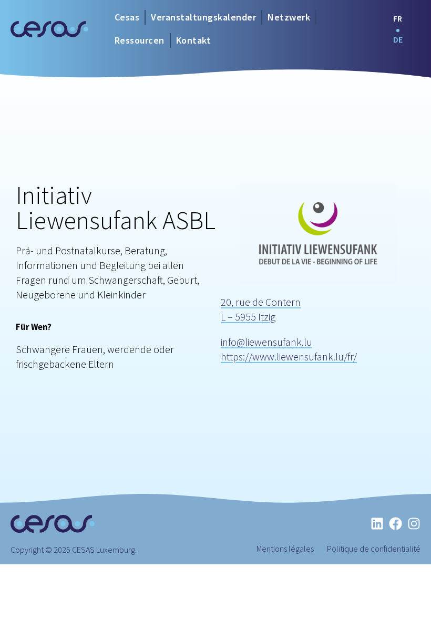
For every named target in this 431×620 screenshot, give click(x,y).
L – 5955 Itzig (248, 316)
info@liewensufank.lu (266, 341)
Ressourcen (140, 40)
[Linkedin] (377, 523)
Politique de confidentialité (373, 548)
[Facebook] (395, 523)
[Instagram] (413, 523)
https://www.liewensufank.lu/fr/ (289, 356)
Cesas (127, 17)
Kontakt (193, 40)
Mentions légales (285, 548)
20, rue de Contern (261, 301)
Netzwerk (289, 17)
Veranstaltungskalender (203, 17)
